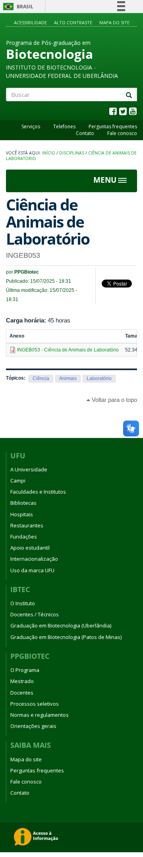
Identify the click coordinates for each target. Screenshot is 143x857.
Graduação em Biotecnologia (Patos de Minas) (66, 637)
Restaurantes (26, 525)
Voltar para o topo (113, 399)
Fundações (23, 536)
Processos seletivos (34, 703)
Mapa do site (114, 22)
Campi (17, 480)
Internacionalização (34, 558)
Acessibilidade (30, 22)
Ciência (41, 378)
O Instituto (22, 603)
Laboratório (99, 378)
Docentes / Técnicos (34, 614)
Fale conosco (122, 133)
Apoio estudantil (30, 547)
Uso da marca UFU (32, 570)
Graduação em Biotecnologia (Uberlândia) (60, 625)
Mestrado (22, 681)
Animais (68, 378)
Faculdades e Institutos (38, 491)
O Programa (24, 670)
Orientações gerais (33, 726)
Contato (85, 133)
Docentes (21, 692)
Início (48, 153)
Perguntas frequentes (113, 126)
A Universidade (28, 469)
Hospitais (21, 514)
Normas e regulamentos (39, 714)
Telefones (64, 126)
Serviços (30, 126)
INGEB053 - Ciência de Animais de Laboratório (68, 350)
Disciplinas (71, 153)
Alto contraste (73, 22)
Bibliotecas (23, 502)
